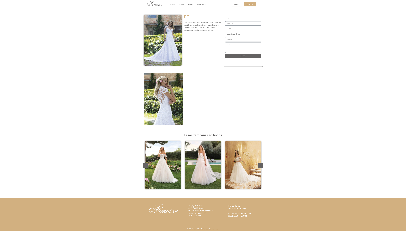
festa (190, 4)
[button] (237, 4)
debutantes (202, 4)
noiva (181, 4)
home (172, 4)
